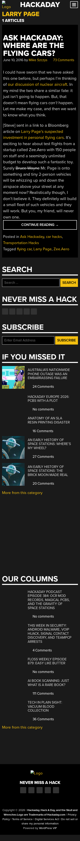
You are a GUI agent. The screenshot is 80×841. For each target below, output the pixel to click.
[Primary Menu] (74, 4)
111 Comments (43, 693)
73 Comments (63, 60)
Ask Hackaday (32, 236)
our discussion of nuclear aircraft (37, 84)
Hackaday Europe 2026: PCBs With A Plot (48, 399)
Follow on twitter (12, 311)
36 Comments (43, 719)
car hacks (54, 236)
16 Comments (42, 431)
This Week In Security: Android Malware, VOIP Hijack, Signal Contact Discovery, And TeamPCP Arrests (49, 633)
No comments (43, 409)
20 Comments (43, 483)
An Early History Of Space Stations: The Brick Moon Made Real (48, 471)
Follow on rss (27, 311)
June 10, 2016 (13, 60)
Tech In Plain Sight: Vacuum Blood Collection (45, 706)
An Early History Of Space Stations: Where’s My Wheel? (49, 444)
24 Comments (43, 386)
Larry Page (42, 249)
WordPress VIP (48, 828)
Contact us (34, 311)
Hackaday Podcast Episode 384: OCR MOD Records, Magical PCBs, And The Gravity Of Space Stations (49, 600)
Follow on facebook (5, 311)
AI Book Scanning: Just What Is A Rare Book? (48, 683)
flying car (24, 249)
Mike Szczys (38, 60)
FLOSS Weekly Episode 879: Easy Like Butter (47, 661)
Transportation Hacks (21, 243)
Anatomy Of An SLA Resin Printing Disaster (49, 420)
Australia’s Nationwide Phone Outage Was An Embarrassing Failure (49, 374)
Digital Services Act (47, 819)
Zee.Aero (61, 249)
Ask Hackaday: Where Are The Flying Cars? (33, 45)
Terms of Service (22, 819)
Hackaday (40, 4)
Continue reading (47, 226)
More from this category (22, 492)
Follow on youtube (19, 311)
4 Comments (42, 650)
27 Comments (43, 456)
